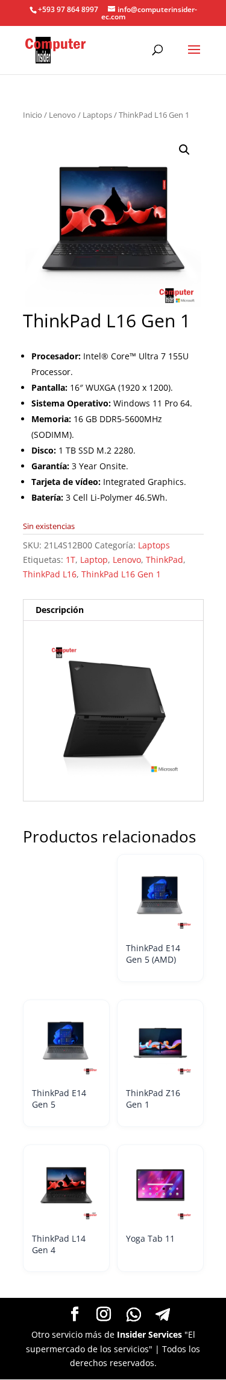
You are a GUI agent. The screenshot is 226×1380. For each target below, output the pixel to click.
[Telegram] (163, 1315)
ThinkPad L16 (50, 574)
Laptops (97, 114)
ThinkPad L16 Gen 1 (121, 574)
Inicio (32, 114)
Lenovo (62, 114)
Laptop (94, 559)
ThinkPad (164, 559)
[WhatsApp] (134, 1315)
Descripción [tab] (60, 609)
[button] (184, 150)
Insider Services (149, 1334)
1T (70, 559)
